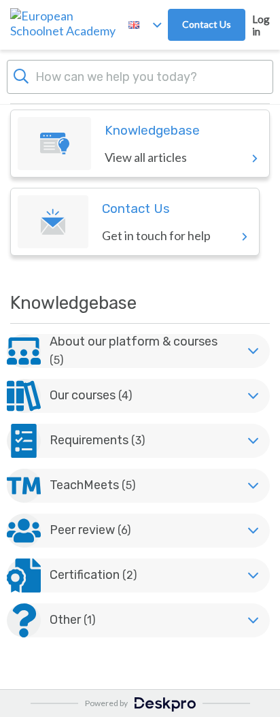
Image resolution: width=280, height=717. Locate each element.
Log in (261, 25)
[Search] (21, 75)
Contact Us (206, 24)
